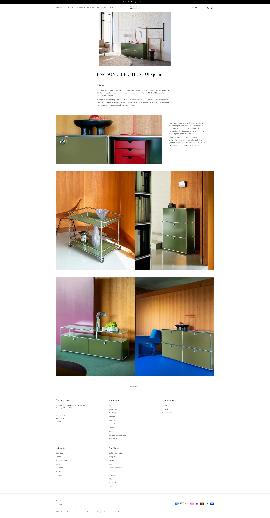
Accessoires (60, 472)
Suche (111, 405)
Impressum (113, 439)
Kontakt (164, 405)
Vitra (110, 486)
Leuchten (59, 468)
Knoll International (116, 468)
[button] (60, 8)
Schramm (112, 472)
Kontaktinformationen (122, 512)
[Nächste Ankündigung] (213, 2)
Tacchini (112, 475)
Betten (58, 464)
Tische (58, 457)
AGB (110, 431)
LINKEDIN (59, 421)
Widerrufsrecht (167, 413)
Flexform (112, 460)
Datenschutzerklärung (117, 435)
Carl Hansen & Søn (116, 453)
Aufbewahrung (61, 460)
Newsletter (113, 424)
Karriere (112, 420)
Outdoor (59, 475)
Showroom (113, 409)
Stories (111, 428)
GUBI (110, 464)
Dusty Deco (113, 457)
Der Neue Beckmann (67, 512)
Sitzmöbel (59, 453)
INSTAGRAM (60, 416)
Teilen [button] (101, 85)
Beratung (112, 413)
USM (110, 479)
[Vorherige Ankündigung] (56, 2)
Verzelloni (112, 483)
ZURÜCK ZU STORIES (135, 386)
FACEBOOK (60, 418)
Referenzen (113, 416)
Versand (165, 409)
